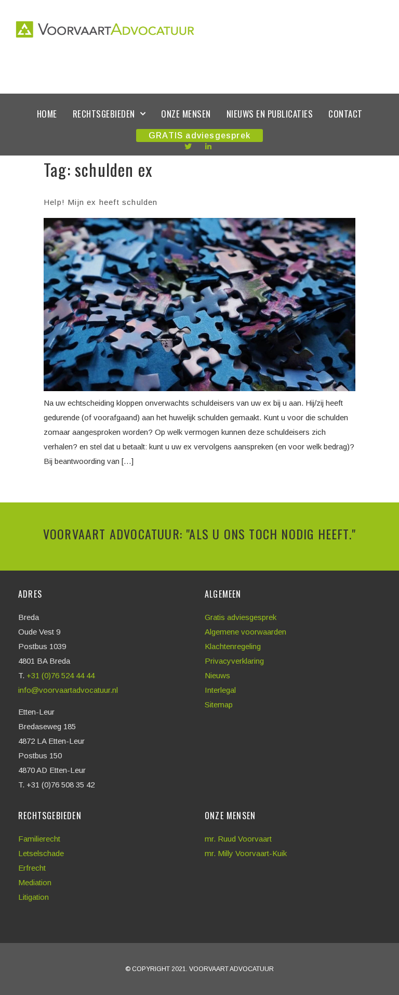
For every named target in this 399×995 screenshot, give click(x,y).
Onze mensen (186, 113)
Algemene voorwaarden (245, 631)
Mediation (34, 882)
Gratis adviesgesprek (240, 617)
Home (47, 113)
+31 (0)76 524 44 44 (61, 675)
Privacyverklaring (234, 660)
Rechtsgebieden (104, 113)
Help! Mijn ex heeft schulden (101, 202)
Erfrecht (32, 867)
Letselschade (41, 853)
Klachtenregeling (233, 646)
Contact (345, 113)
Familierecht (39, 838)
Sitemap (219, 704)
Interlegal (220, 690)
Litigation (33, 897)
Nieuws (217, 675)
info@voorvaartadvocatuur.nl (68, 690)
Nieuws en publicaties (270, 113)
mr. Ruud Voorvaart (238, 838)
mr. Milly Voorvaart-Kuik (246, 853)
